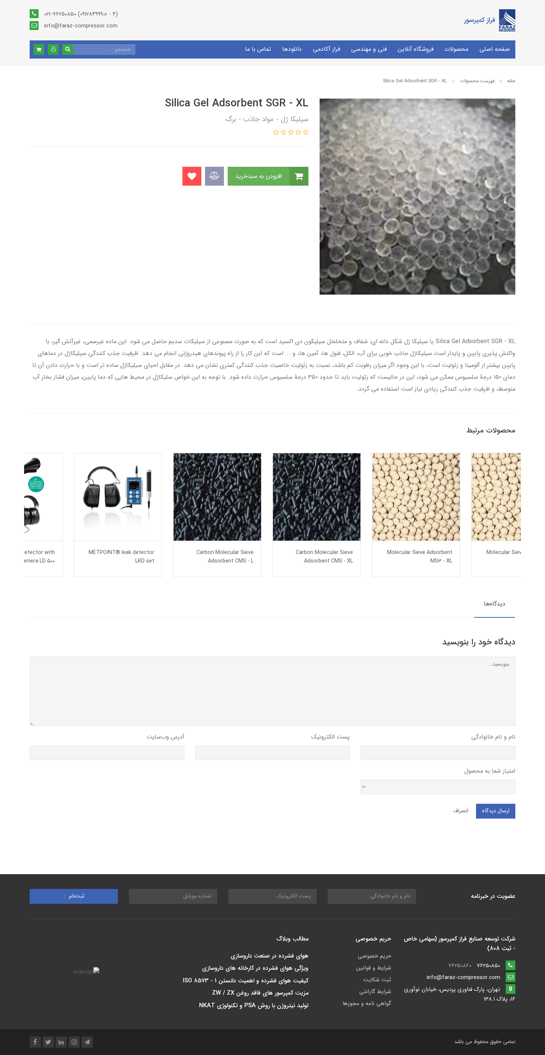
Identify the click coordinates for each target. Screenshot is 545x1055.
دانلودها (292, 49)
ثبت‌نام (75, 896)
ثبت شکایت (377, 979)
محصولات (456, 49)
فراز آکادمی (326, 49)
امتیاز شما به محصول (489, 771)
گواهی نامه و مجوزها (367, 1003)
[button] (53, 49)
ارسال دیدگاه (495, 811)
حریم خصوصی (374, 956)
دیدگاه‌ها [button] (494, 603)
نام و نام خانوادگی (493, 737)
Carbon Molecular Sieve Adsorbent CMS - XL (379, 556)
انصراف (460, 811)
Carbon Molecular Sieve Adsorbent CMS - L (280, 556)
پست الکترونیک (330, 737)
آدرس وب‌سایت (165, 737)
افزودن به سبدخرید (259, 176)
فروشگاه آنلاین (415, 49)
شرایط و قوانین (373, 967)
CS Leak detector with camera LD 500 (83, 556)
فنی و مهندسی (369, 49)
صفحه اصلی (494, 49)
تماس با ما (258, 49)
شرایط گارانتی (375, 991)
